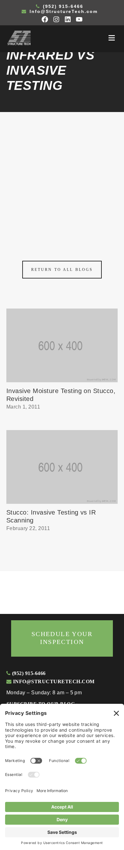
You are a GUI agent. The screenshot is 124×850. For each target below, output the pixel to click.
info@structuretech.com (52, 681)
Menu (112, 38)
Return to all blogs (62, 269)
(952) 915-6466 (62, 6)
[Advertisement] (62, 177)
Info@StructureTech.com (63, 11)
